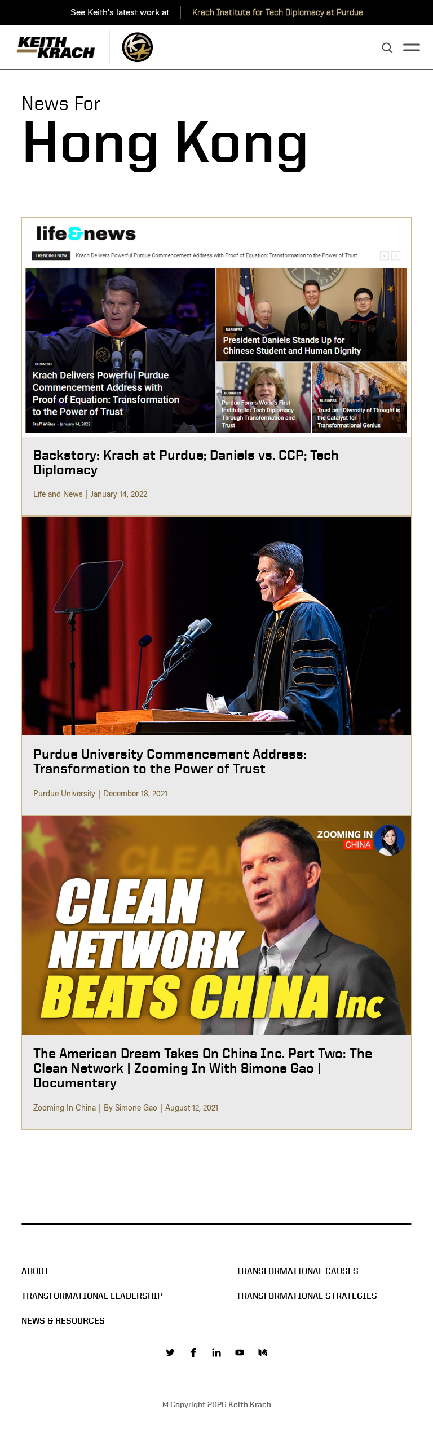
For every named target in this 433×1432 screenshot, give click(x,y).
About (35, 1271)
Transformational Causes (297, 1271)
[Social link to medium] (262, 1352)
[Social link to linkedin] (216, 1352)
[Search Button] (387, 48)
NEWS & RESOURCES (63, 1320)
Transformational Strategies (306, 1296)
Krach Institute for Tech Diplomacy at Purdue (277, 12)
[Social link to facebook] (193, 1352)
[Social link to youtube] (239, 1352)
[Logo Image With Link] (137, 47)
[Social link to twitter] (170, 1352)
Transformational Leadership (92, 1296)
